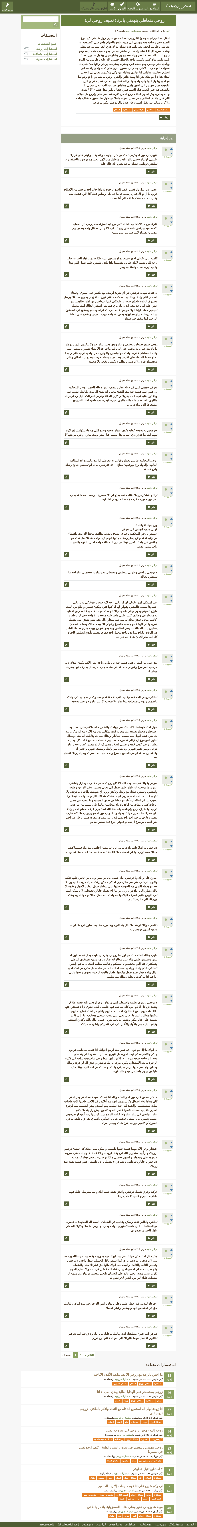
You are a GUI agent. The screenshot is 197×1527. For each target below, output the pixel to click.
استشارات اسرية (46, 59)
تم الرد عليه (152, 148)
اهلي (134, 1516)
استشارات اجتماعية (45, 53)
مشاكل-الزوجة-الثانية (103, 1439)
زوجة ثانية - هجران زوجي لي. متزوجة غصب (134, 1430)
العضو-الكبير (156, 1499)
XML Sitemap (176, 1524)
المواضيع (154, 8)
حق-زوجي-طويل (106, 1495)
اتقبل (118, 1478)
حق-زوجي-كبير (134, 1499)
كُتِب (168, 31)
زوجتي (110, 1478)
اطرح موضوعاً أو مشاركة (94, 8)
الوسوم (122, 8)
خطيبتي (101, 1478)
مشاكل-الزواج (162, 109)
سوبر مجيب (160, 1524)
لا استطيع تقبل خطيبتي (148, 1469)
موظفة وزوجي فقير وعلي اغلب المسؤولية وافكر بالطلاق (125, 1507)
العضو (145, 1499)
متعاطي (150, 109)
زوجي (159, 1400)
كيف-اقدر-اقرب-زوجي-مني (150, 1461)
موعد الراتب (145, 1524)
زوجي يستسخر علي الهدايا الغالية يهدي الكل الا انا (130, 1392)
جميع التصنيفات (47, 43)
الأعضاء (112, 8)
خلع (126, 1422)
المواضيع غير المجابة (138, 8)
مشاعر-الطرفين (120, 1383)
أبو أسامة (101, 1524)
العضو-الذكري (122, 1495)
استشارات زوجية (133, 31)
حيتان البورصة (116, 1524)
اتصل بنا (190, 1524)
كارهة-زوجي (139, 109)
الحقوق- (144, 1439)
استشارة (127, 109)
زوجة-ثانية (119, 1439)
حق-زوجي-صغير (89, 1495)
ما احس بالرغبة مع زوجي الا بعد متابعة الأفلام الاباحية (128, 1374)
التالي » (89, 1355)
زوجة (126, 1400)
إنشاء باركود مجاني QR (68, 1524)
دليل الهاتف (131, 1524)
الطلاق (117, 109)
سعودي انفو (88, 1524)
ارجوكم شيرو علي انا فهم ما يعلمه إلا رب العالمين (130, 1486)
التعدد (119, 1422)
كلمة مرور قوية (47, 1524)
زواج (134, 1461)
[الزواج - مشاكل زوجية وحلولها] (178, 6)
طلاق (92, 1478)
